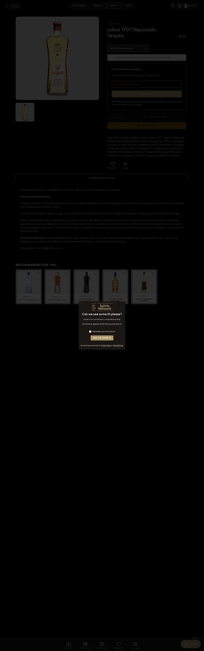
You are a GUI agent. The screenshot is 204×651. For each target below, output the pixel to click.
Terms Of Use (118, 345)
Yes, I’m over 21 (102, 338)
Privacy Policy (106, 345)
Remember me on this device (104, 332)
